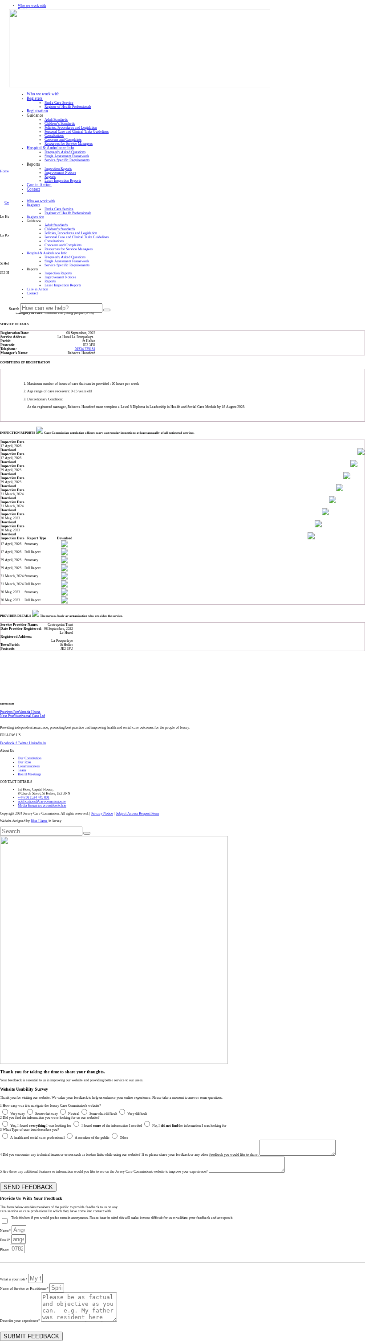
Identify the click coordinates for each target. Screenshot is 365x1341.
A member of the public (92, 1138)
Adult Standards (56, 120)
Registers (35, 98)
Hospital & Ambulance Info (50, 148)
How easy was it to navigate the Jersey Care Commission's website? (50, 1106)
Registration (37, 111)
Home (4, 171)
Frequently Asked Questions (65, 152)
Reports (50, 177)
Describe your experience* (20, 1321)
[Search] (106, 310)
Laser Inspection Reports (63, 181)
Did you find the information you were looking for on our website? (50, 1118)
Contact (33, 189)
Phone (5, 1249)
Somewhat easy (46, 1114)
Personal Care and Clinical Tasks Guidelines (77, 132)
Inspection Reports (58, 169)
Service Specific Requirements (67, 160)
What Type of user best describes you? (29, 1130)
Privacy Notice (102, 813)
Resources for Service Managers (69, 144)
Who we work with (43, 94)
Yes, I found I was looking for (40, 1126)
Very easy (17, 1114)
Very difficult (137, 1114)
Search (14, 309)
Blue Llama (39, 821)
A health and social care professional (37, 1138)
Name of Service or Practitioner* (24, 1289)
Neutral (73, 1114)
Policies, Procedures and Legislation (71, 128)
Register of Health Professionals (68, 107)
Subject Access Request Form (137, 813)
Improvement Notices (60, 173)
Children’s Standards (60, 124)
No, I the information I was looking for (189, 1126)
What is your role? (14, 1279)
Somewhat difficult (103, 1114)
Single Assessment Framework (67, 156)
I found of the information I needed (111, 1126)
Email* (5, 1240)
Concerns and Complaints (63, 140)
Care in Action (39, 185)
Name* (6, 1231)
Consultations (54, 136)
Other (124, 1138)
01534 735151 (85, 349)
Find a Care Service (59, 103)
